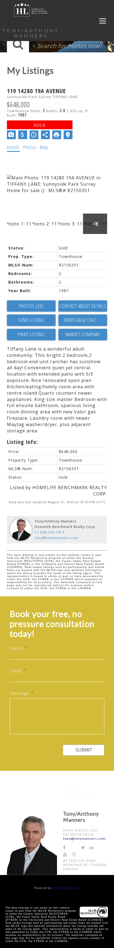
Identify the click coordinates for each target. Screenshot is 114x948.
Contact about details (82, 306)
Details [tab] (13, 147)
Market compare (83, 334)
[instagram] (76, 854)
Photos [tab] (30, 147)
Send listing (31, 320)
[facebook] (67, 847)
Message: (20, 693)
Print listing (31, 334)
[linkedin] (94, 847)
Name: (17, 648)
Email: (17, 670)
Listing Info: (22, 442)
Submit (83, 750)
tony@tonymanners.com (57, 537)
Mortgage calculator (82, 320)
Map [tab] (44, 147)
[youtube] (67, 854)
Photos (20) (31, 306)
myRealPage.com (66, 888)
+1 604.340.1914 (49, 532)
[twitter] (85, 847)
